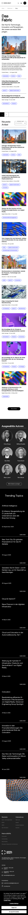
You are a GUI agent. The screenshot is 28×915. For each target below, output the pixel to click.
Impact (17, 822)
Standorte (4, 817)
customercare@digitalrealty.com (11, 883)
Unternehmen (20, 817)
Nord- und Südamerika (7, 819)
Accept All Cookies (14, 911)
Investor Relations (20, 825)
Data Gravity (4, 841)
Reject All (14, 907)
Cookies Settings (14, 903)
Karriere (17, 827)
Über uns (18, 819)
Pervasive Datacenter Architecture (10, 844)
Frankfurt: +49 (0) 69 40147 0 (8, 868)
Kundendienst (5, 880)
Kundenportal (7, 886)
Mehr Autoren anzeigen (14, 483)
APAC (3, 825)
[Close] (26, 892)
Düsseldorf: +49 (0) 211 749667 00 (9, 872)
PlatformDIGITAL (6, 833)
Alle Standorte (5, 827)
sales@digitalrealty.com (9, 875)
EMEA (3, 822)
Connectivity (4, 839)
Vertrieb (3, 865)
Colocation (4, 836)
